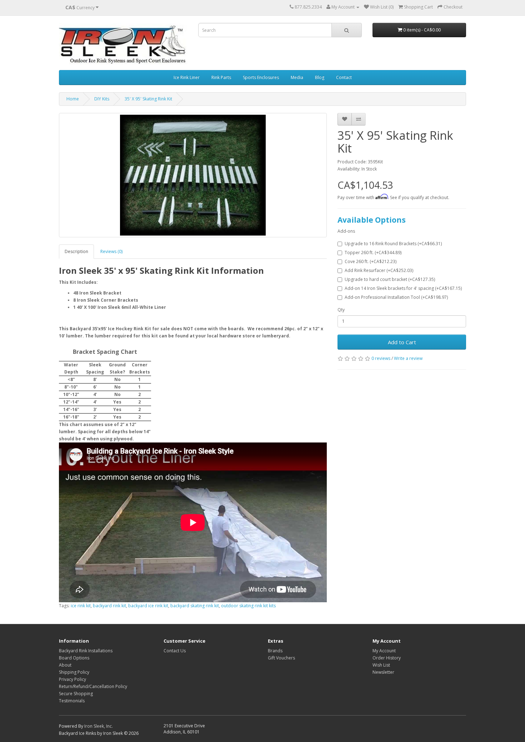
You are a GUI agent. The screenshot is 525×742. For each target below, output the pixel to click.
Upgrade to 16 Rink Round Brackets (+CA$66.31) (393, 244)
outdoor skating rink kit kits (248, 606)
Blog (319, 77)
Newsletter (383, 672)
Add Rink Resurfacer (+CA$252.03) (379, 270)
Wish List (381, 665)
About (65, 665)
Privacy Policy (72, 679)
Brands (275, 651)
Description (76, 251)
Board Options (74, 658)
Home (72, 99)
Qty (341, 310)
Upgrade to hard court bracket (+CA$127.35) (390, 279)
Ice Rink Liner (187, 77)
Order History (386, 658)
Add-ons (346, 231)
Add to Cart (402, 342)
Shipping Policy (74, 672)
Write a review (408, 358)
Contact (344, 77)
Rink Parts (221, 77)
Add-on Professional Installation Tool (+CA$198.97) (396, 297)
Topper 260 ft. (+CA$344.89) (373, 252)
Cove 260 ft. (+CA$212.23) (370, 261)
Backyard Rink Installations (85, 651)
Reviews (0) (111, 251)
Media (297, 77)
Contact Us (175, 651)
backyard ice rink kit (148, 606)
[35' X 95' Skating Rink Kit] (193, 175)
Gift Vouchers (281, 658)
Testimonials (72, 701)
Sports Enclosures (261, 77)
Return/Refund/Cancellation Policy (93, 686)
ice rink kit (81, 606)
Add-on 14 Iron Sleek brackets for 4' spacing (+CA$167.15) (403, 288)
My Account (384, 651)
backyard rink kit (109, 606)
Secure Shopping (76, 694)
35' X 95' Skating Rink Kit (148, 99)
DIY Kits (101, 99)
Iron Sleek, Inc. (98, 726)
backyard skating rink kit (194, 606)
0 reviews (380, 358)
